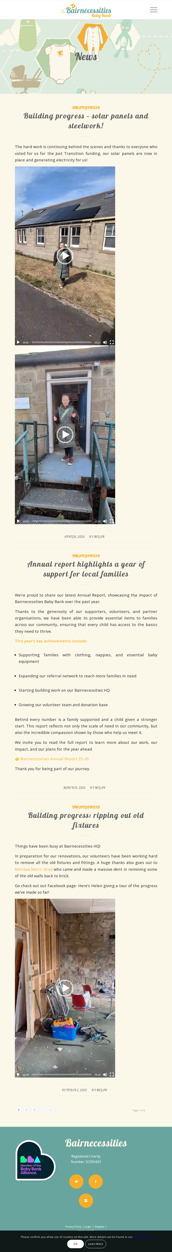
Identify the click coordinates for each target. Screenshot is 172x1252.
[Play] (18, 342)
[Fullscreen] (112, 342)
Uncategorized (86, 107)
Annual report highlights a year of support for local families (86, 568)
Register (100, 1226)
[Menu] (151, 9)
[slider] (61, 342)
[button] (65, 255)
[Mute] (105, 342)
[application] (65, 255)
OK (75, 1244)
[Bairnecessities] (86, 9)
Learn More (95, 1244)
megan (99, 537)
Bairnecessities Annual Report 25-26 (55, 758)
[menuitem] (151, 9)
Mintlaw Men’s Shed (34, 869)
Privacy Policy (73, 1226)
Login (88, 1226)
